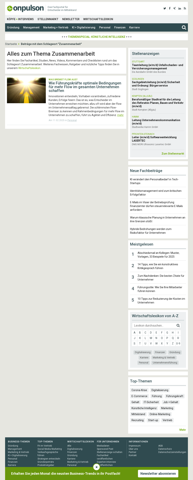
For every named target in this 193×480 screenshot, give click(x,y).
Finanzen (120, 27)
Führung (157, 396)
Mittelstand (138, 414)
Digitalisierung (143, 352)
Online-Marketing (160, 414)
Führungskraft (174, 396)
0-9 (178, 343)
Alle (69, 445)
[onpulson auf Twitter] (164, 8)
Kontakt (133, 455)
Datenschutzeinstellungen (172, 452)
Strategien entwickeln (49, 458)
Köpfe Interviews (20, 19)
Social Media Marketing (50, 449)
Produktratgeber (46, 465)
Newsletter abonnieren (158, 473)
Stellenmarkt (48, 19)
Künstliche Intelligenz (144, 408)
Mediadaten (103, 445)
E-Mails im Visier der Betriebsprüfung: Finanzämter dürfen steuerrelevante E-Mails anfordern (156, 206)
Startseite (11, 43)
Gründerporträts (46, 462)
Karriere (134, 27)
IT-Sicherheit (151, 402)
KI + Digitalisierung (83, 27)
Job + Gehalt (170, 402)
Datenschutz (165, 449)
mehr (120, 115)
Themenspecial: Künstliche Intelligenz (96, 36)
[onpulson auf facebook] (170, 8)
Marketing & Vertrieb (164, 357)
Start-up (153, 420)
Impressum (135, 445)
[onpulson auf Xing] (174, 8)
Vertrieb (167, 420)
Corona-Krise (139, 390)
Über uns (133, 449)
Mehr (182, 429)
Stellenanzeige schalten (109, 452)
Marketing (167, 408)
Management (31, 27)
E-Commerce (139, 396)
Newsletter (71, 19)
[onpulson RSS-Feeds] (185, 8)
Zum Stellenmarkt (173, 153)
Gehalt (135, 402)
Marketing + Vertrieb (55, 27)
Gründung (13, 27)
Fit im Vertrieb (45, 445)
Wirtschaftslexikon (98, 19)
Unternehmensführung (165, 362)
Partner (132, 452)
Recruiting (138, 420)
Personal (104, 27)
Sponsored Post (105, 449)
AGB (160, 445)
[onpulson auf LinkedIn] (179, 8)
